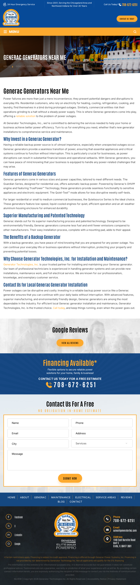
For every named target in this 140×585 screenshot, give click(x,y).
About (24, 497)
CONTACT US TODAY (127, 18)
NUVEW (18, 579)
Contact (76, 501)
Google (17, 543)
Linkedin (18, 534)
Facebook (19, 517)
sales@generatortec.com (125, 530)
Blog (61, 501)
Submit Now (70, 478)
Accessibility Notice (97, 579)
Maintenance (61, 497)
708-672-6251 (129, 4)
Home (11, 497)
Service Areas (106, 497)
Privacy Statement (117, 579)
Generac (40, 497)
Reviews (126, 497)
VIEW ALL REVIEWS (70, 342)
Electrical (83, 497)
